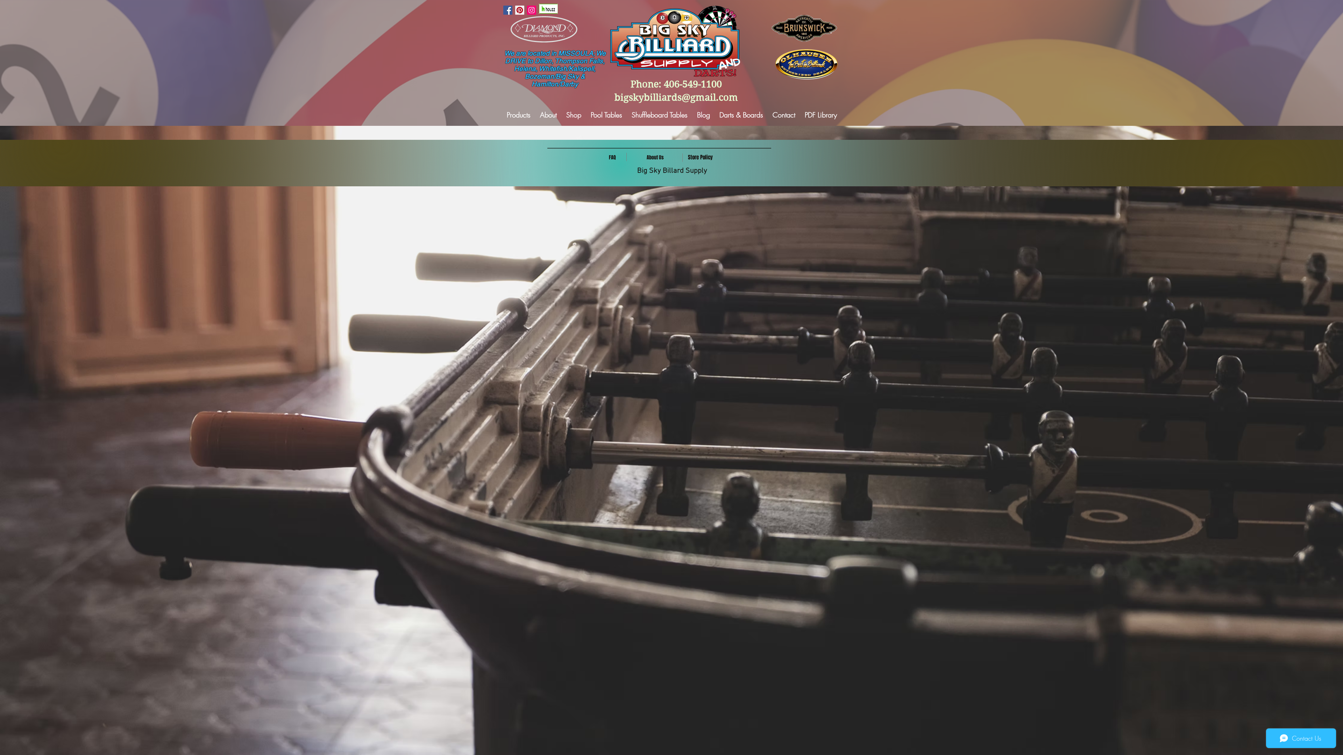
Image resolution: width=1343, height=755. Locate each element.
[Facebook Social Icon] (507, 10)
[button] (655, 157)
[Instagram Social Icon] (531, 10)
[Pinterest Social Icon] (519, 10)
